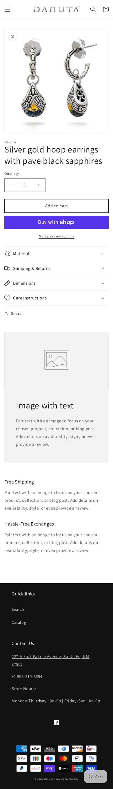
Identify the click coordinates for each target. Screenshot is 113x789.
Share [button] (16, 313)
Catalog (19, 622)
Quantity (11, 173)
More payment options (56, 236)
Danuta (48, 778)
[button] (7, 9)
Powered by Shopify (66, 778)
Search (18, 609)
